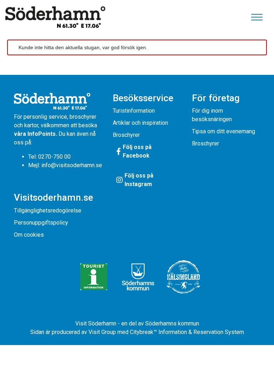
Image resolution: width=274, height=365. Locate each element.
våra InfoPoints (35, 133)
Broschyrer (126, 135)
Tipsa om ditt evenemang (223, 131)
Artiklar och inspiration (140, 122)
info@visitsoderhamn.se (71, 165)
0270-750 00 (54, 156)
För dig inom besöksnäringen (212, 115)
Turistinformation (134, 110)
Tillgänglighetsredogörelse (47, 210)
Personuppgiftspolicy (41, 222)
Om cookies (29, 234)
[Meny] (257, 17)
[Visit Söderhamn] (55, 17)
